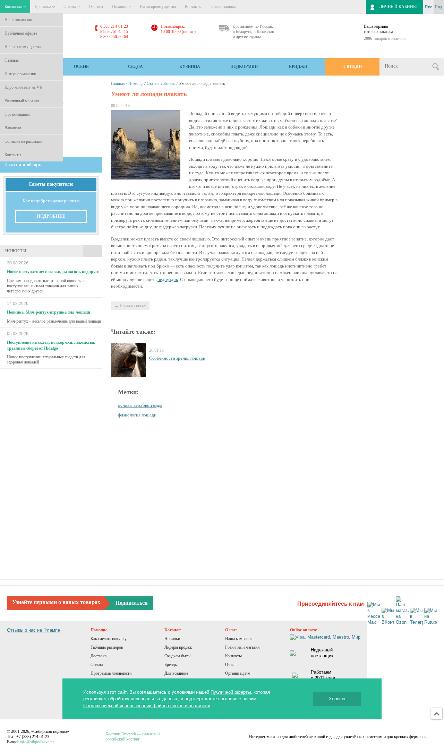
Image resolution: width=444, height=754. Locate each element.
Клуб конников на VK (24, 87)
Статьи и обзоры (161, 83)
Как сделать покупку (109, 638)
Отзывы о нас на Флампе (33, 630)
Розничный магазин (22, 100)
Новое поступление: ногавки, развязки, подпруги (53, 271)
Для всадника (176, 673)
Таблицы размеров (107, 647)
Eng (439, 6)
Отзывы (12, 60)
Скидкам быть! (177, 656)
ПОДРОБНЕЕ (51, 216)
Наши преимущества (23, 46)
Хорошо (337, 698)
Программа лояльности (111, 673)
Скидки (352, 66)
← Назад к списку (130, 305)
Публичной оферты (231, 692)
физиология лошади (137, 415)
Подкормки (244, 66)
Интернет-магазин (20, 73)
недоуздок (167, 279)
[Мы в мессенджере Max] (373, 613)
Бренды (171, 664)
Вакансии (13, 127)
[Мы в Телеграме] (416, 616)
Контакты (13, 154)
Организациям (17, 114)
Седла (135, 66)
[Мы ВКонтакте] (388, 616)
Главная (118, 83)
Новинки (172, 638)
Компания (14, 6)
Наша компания (18, 19)
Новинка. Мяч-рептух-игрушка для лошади (48, 312)
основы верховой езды (140, 405)
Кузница (189, 66)
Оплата (70, 6)
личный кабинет (398, 6)
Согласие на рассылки (23, 141)
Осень (81, 66)
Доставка (43, 6)
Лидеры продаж (178, 647)
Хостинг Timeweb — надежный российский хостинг (132, 736)
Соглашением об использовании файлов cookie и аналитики (146, 705)
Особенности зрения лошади (177, 358)
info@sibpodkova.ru (37, 741)
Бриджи (298, 66)
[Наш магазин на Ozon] (402, 610)
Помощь (120, 6)
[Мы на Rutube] (430, 616)
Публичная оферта (21, 33)
